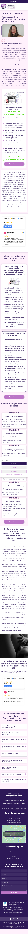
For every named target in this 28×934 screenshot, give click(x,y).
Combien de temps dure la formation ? (11, 733)
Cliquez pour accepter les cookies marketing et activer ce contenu (14, 834)
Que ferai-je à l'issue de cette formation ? (12, 761)
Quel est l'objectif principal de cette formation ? (12, 726)
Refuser (14, 467)
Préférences (14, 471)
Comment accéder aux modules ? (13, 740)
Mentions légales (9, 474)
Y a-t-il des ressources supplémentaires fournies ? (11, 754)
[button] (23, 6)
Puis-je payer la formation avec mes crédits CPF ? (13, 780)
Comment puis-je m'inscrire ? (12, 774)
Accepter (14, 463)
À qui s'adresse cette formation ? (13, 747)
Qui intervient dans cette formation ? (10, 767)
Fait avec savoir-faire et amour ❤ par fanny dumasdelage (14, 923)
